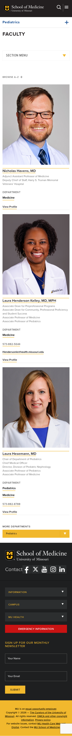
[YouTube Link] (44, 569)
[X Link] (35, 569)
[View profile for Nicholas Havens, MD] (36, 126)
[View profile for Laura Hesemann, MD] (36, 409)
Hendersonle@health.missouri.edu (23, 352)
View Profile (10, 207)
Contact (14, 569)
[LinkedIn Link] (62, 569)
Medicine (9, 197)
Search (59, 8)
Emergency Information (36, 629)
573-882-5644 (11, 344)
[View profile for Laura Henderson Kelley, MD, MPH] (36, 256)
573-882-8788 (11, 504)
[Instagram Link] (53, 569)
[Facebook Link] (26, 569)
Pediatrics (11, 22)
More (66, 8)
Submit (15, 689)
